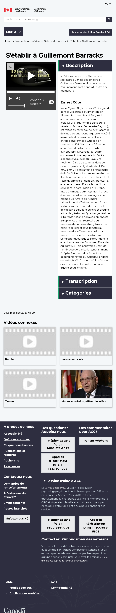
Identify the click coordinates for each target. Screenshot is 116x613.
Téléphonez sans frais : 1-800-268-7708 (58, 523)
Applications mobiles (25, 593)
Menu (14, 32)
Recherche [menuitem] (11, 460)
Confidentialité (61, 587)
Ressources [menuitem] (12, 466)
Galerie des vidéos (55, 41)
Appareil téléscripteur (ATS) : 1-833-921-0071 (58, 462)
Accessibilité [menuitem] (13, 433)
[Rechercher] (109, 19)
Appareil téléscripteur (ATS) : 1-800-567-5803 (95, 525)
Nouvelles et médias (27, 41)
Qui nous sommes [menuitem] (17, 439)
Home (7, 41)
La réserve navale (73, 359)
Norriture (10, 359)
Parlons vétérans (96, 440)
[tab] (85, 65)
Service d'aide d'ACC (55, 488)
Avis (54, 582)
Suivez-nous (18, 520)
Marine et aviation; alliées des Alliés (84, 401)
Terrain (9, 401)
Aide (9, 582)
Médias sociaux (21, 587)
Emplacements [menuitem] (14, 503)
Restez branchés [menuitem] (15, 508)
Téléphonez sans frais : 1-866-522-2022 (58, 444)
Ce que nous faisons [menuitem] (18, 445)
